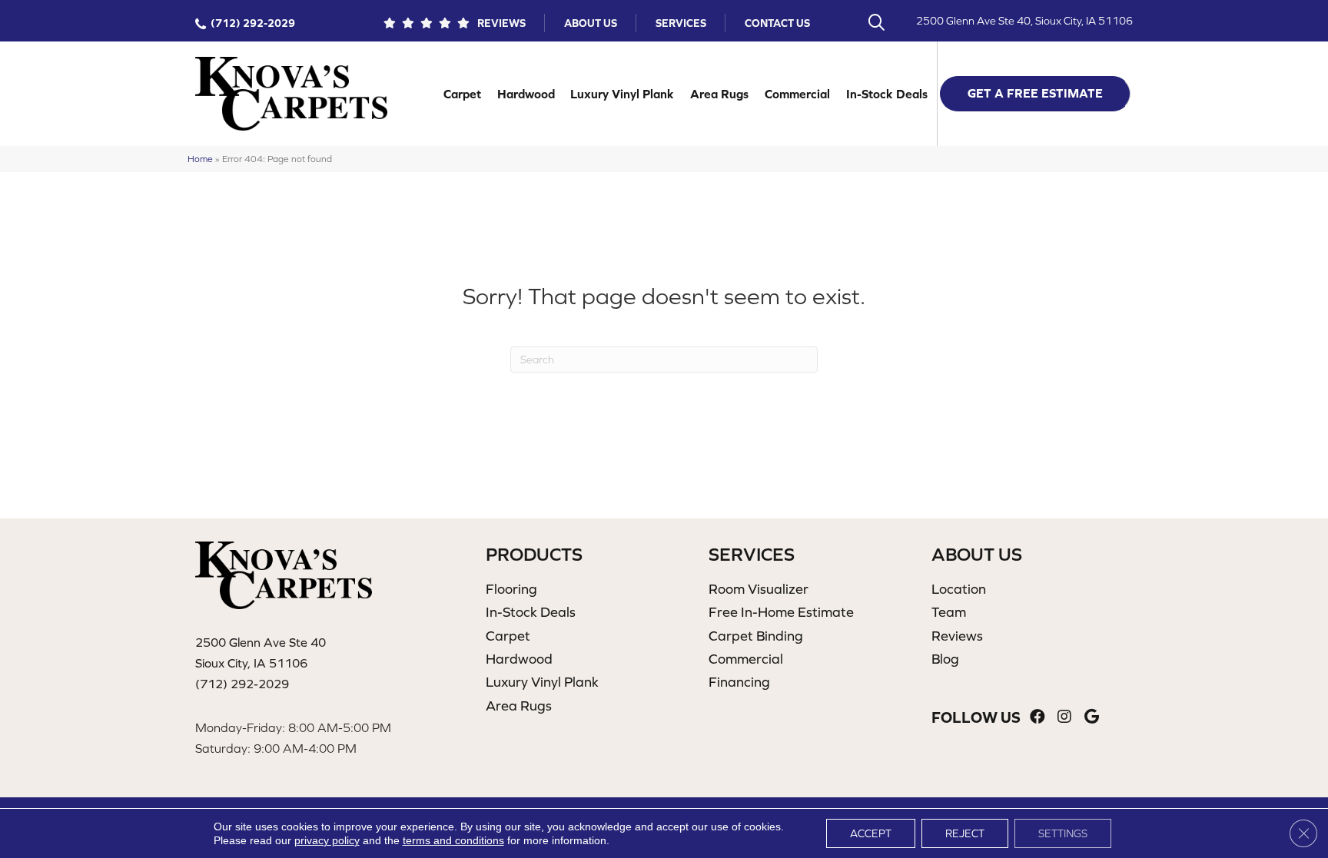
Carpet (462, 94)
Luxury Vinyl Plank (622, 94)
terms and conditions (453, 840)
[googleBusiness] (1091, 717)
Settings (1062, 833)
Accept (870, 833)
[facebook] (1037, 717)
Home (200, 159)
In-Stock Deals (887, 94)
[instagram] (1064, 717)
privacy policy (327, 840)
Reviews (501, 23)
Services (681, 23)
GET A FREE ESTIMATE (1035, 93)
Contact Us (777, 23)
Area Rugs (719, 94)
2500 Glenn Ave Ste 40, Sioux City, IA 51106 (1024, 21)
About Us (590, 23)
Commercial (797, 94)
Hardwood (526, 94)
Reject (964, 833)
